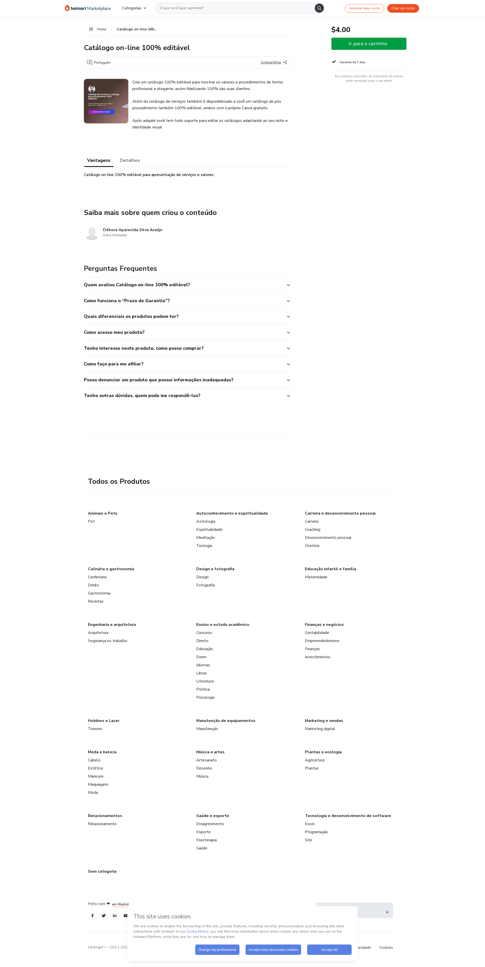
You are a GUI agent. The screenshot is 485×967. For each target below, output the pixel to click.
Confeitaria (97, 577)
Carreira (311, 521)
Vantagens (98, 160)
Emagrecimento (210, 824)
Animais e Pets (102, 513)
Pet (91, 521)
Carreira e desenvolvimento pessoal (340, 513)
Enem (201, 657)
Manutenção (207, 729)
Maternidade (316, 577)
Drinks (93, 585)
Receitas (96, 601)
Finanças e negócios (324, 624)
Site (308, 840)
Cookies (386, 947)
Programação (316, 832)
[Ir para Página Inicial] (89, 8)
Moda (93, 792)
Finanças (312, 649)
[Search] (319, 8)
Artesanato (206, 760)
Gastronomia (99, 593)
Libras (201, 673)
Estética (95, 768)
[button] (183, 285)
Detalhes (130, 160)
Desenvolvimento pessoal (328, 537)
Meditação (205, 537)
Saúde (201, 848)
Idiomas (203, 665)
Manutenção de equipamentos (225, 720)
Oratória (312, 545)
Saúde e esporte (212, 816)
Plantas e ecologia (323, 752)
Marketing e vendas (324, 720)
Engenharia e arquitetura (112, 624)
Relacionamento (102, 824)
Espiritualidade (209, 529)
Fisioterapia (206, 840)
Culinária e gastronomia (111, 569)
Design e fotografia (215, 569)
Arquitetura (98, 632)
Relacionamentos (105, 816)
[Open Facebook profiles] (92, 915)
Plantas (312, 768)
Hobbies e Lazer (103, 720)
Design (202, 577)
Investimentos (317, 657)
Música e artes (210, 752)
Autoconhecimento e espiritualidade (232, 513)
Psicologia (205, 697)
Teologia (204, 545)
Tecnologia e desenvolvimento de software (348, 816)
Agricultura (314, 760)
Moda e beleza (102, 752)
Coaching (312, 529)
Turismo (95, 729)
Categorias (131, 8)
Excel (310, 824)
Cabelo (94, 760)
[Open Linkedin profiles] (114, 915)
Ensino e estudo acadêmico (222, 624)
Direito (202, 641)
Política (203, 689)
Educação (204, 649)
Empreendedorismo (322, 641)
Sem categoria (102, 871)
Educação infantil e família (330, 569)
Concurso (204, 632)
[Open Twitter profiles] (104, 915)
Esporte (203, 832)
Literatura (205, 681)
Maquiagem (98, 784)
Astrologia (205, 521)
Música (202, 776)
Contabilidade (317, 632)
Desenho (204, 768)
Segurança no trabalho (107, 641)
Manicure (96, 776)
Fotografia (205, 585)
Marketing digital (320, 729)
